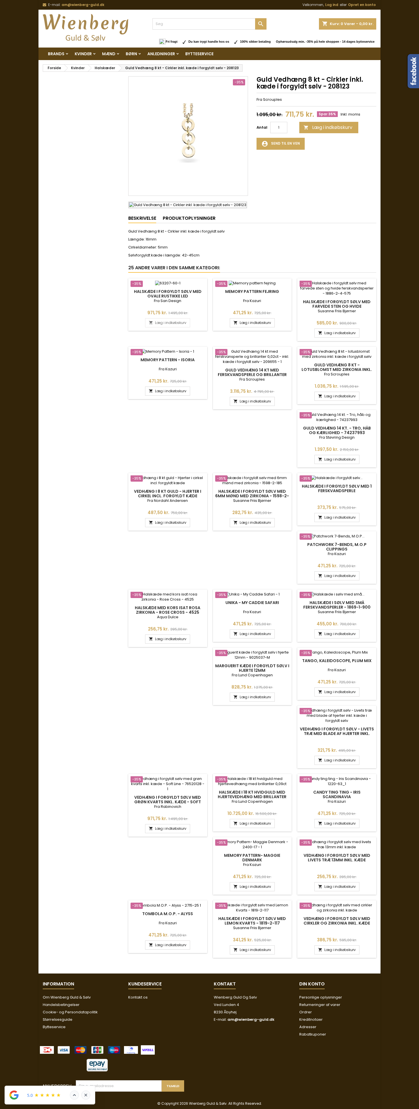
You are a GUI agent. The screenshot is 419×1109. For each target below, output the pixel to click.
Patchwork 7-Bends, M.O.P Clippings (337, 547)
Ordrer (305, 1012)
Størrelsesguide (57, 1019)
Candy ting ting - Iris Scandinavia (337, 794)
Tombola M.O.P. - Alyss (167, 914)
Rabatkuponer (312, 1034)
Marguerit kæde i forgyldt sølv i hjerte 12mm (252, 668)
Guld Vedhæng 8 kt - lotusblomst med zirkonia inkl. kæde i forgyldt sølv (337, 369)
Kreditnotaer (311, 1019)
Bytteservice (199, 54)
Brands (56, 54)
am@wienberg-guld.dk (83, 4)
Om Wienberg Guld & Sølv (67, 997)
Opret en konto (362, 4)
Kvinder (83, 54)
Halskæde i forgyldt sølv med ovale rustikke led (168, 294)
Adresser (307, 1027)
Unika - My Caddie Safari (252, 602)
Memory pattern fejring (252, 291)
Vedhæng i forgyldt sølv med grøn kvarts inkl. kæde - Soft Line (167, 801)
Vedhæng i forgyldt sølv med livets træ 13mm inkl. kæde (337, 858)
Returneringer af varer (319, 1004)
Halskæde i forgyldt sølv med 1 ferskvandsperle (337, 488)
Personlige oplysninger (320, 997)
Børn (131, 54)
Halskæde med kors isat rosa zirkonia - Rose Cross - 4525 (167, 610)
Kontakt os (138, 997)
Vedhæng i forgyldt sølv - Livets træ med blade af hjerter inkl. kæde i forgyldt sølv (337, 733)
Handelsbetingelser (61, 1004)
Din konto (312, 984)
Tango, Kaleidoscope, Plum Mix (337, 661)
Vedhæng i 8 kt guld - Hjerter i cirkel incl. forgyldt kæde (167, 493)
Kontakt (225, 984)
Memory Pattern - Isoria (168, 360)
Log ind (331, 4)
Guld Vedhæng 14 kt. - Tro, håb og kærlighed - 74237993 (337, 430)
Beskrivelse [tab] (142, 218)
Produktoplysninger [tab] (189, 218)
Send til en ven (280, 143)
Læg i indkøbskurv (328, 127)
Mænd (108, 54)
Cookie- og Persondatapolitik (70, 1012)
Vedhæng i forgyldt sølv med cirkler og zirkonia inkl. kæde (337, 921)
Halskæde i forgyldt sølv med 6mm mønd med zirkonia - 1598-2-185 (252, 495)
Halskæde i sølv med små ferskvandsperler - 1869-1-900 (337, 605)
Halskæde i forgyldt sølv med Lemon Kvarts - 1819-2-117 (252, 921)
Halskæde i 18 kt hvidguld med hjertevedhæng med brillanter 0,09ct (252, 796)
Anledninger (161, 54)
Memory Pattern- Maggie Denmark (252, 858)
